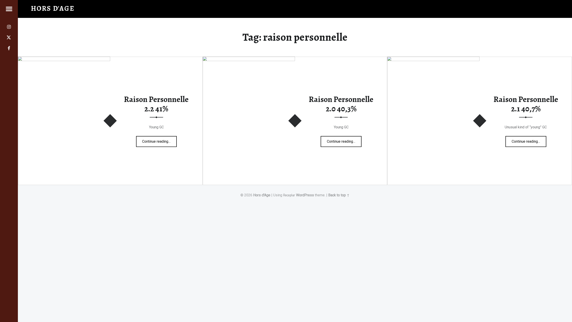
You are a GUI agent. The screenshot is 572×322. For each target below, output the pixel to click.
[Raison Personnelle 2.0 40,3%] (249, 59)
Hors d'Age (261, 195)
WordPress (305, 195)
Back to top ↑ (338, 195)
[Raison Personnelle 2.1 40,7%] (433, 59)
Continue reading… (159, 140)
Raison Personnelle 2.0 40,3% (341, 104)
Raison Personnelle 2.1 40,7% (526, 104)
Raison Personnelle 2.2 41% (156, 104)
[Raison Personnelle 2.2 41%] (64, 59)
